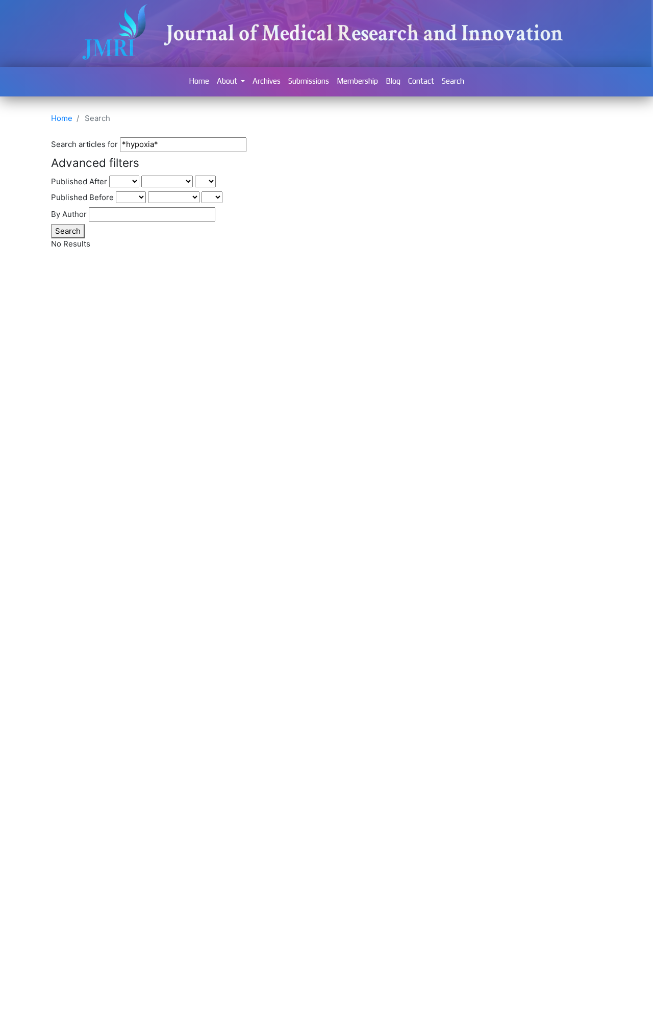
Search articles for (84, 144)
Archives (267, 81)
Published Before (82, 197)
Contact (421, 81)
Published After (79, 181)
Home (199, 81)
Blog (393, 81)
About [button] (228, 81)
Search (453, 81)
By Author (69, 214)
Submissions (308, 81)
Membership (357, 81)
